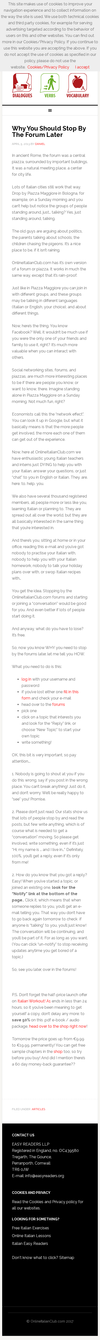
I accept (82, 67)
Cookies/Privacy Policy (48, 67)
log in (26, 679)
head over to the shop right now (57, 1026)
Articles (38, 1109)
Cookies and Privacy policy (53, 1201)
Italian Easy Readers (30, 1243)
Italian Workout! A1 (34, 1001)
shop (58, 1051)
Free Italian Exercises (30, 1228)
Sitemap (66, 1257)
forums (58, 704)
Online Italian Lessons (31, 1235)
